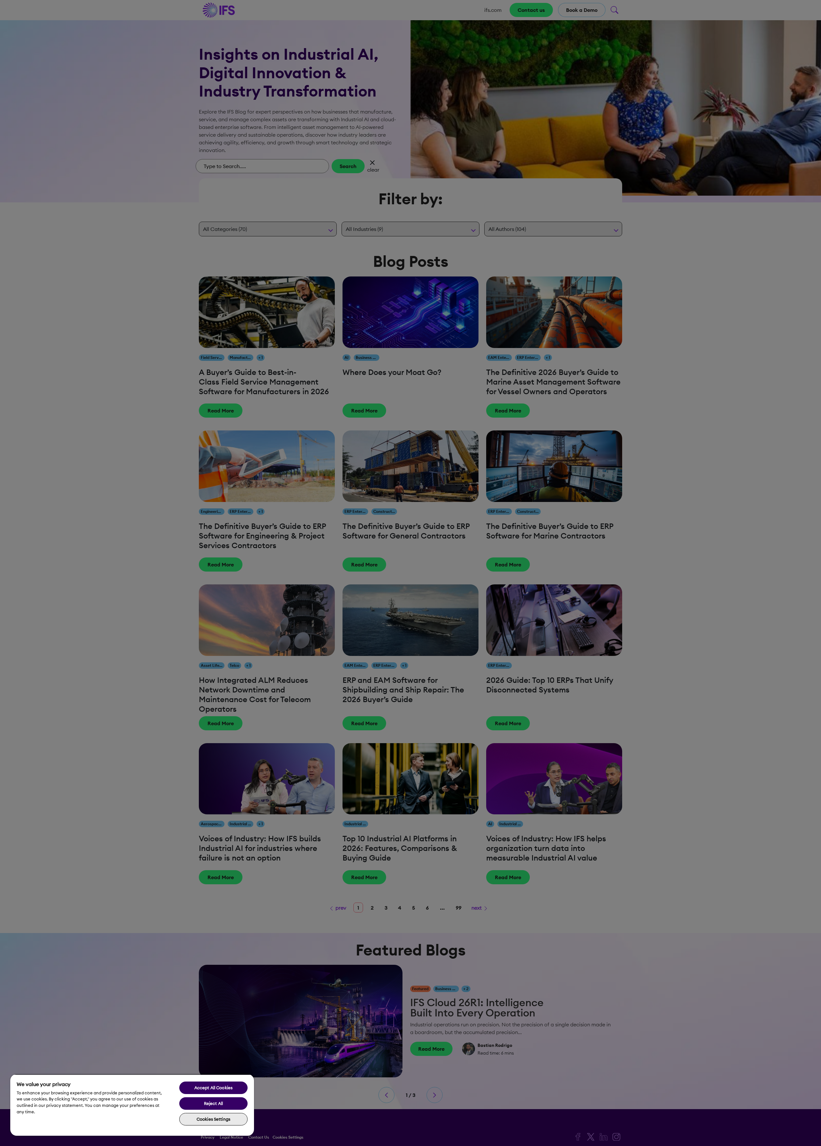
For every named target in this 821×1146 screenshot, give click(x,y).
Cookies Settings (213, 1119)
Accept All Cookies (213, 1087)
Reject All (213, 1103)
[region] (132, 1105)
